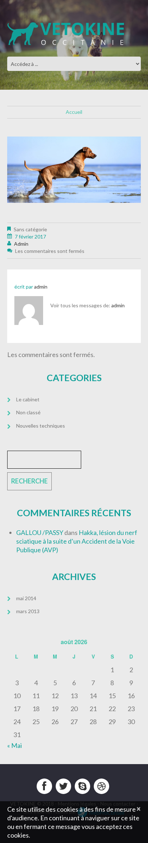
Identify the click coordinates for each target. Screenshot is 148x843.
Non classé (28, 412)
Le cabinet (28, 399)
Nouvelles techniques (40, 426)
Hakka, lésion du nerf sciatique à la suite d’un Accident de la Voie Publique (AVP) (76, 541)
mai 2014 (26, 598)
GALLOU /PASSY (39, 532)
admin (21, 244)
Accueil (74, 112)
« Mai (14, 745)
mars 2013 (28, 611)
